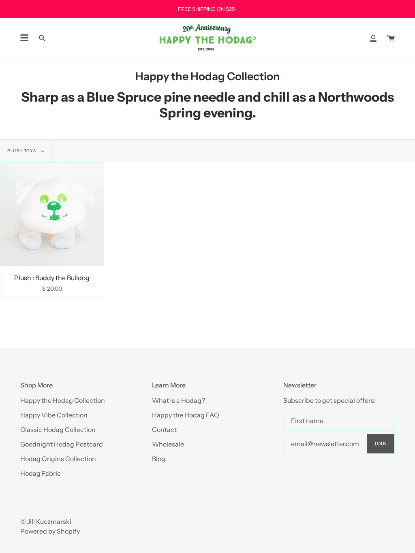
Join (380, 443)
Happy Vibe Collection (54, 415)
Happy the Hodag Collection (62, 400)
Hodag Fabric (40, 473)
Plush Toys (22, 150)
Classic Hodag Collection (58, 429)
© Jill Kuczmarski (45, 521)
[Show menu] (24, 38)
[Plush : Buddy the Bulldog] (52, 214)
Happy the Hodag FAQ (185, 415)
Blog (158, 459)
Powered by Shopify (50, 531)
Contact (164, 429)
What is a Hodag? (178, 400)
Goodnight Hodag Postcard (61, 444)
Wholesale (168, 444)
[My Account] (373, 37)
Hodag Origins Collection (58, 459)
